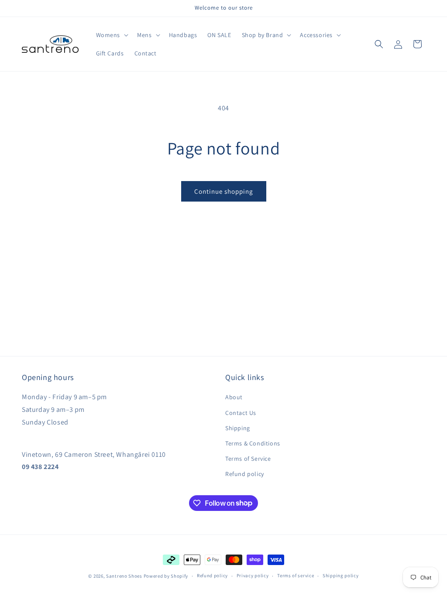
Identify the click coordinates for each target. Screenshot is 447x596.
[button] (111, 35)
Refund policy (244, 474)
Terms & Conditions (252, 443)
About (234, 397)
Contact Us (240, 413)
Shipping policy (341, 575)
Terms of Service (248, 458)
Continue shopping (223, 191)
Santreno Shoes (124, 576)
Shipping (237, 428)
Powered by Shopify (166, 576)
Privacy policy (253, 575)
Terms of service (295, 575)
